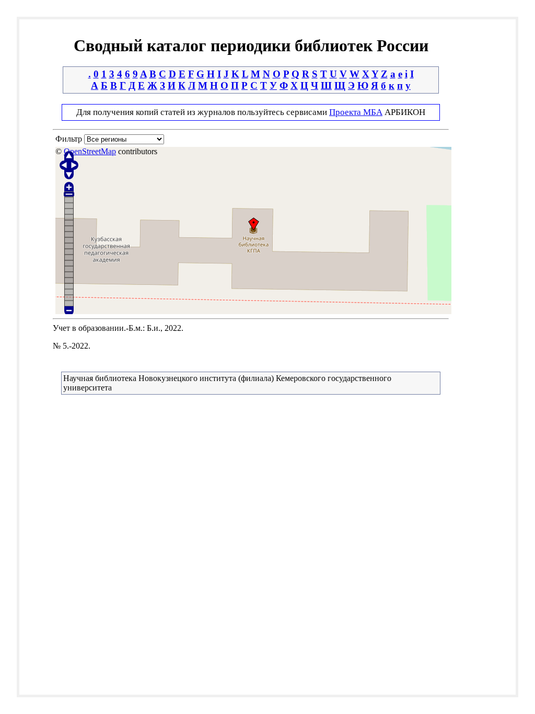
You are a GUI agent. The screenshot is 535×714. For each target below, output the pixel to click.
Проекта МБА (355, 112)
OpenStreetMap (90, 151)
